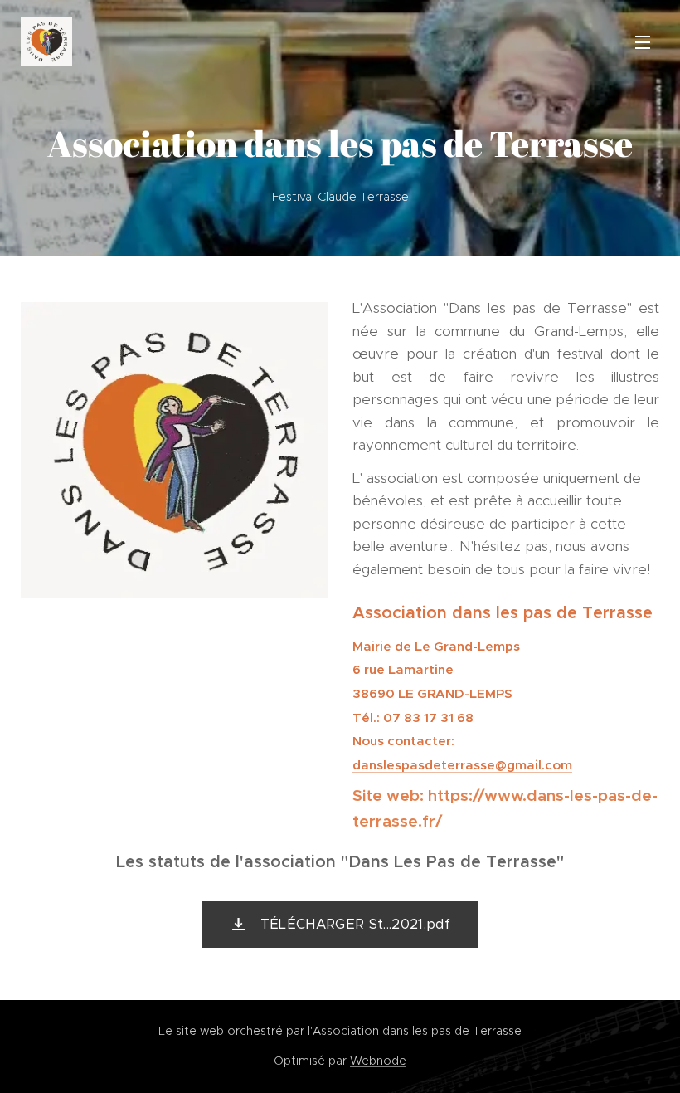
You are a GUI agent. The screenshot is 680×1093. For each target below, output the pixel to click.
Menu (642, 41)
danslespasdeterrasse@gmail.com (462, 765)
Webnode (378, 1060)
